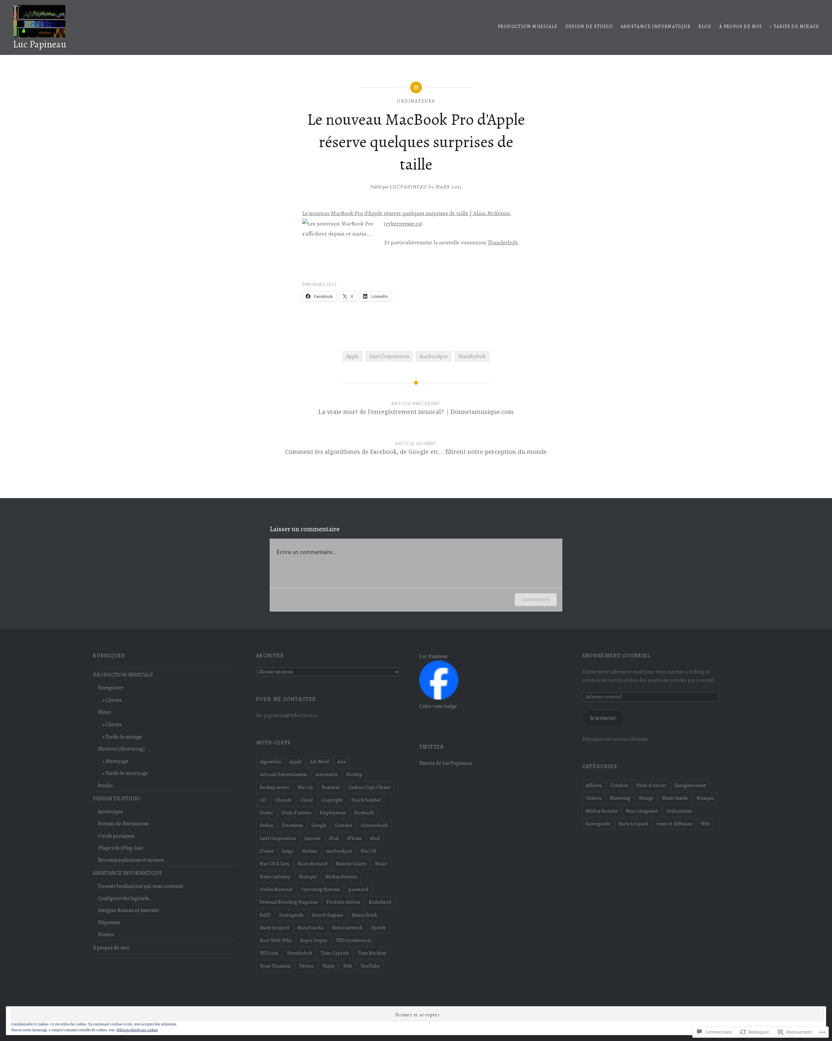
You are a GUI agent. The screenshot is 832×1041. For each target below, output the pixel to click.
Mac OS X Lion (274, 863)
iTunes (267, 851)
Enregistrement (690, 785)
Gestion (594, 798)
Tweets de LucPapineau (445, 763)
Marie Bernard (312, 863)
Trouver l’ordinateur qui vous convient (140, 886)
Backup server (274, 787)
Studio (105, 785)
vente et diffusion (674, 823)
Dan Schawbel (366, 800)
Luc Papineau (39, 44)
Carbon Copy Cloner (369, 787)
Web (347, 966)
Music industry (275, 876)
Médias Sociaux (341, 876)
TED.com (269, 953)
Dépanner (109, 922)
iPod (375, 838)
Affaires (594, 785)
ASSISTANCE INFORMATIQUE (656, 26)
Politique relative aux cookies (137, 1030)
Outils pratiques (116, 836)
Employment (333, 812)
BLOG (704, 26)
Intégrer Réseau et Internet (128, 910)
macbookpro (434, 356)
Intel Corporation (389, 356)
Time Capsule (335, 953)
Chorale (283, 800)
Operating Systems (320, 889)
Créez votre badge (438, 706)
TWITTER (431, 747)
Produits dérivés (343, 902)
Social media (311, 927)
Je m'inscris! (603, 718)
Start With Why (276, 940)
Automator (327, 774)
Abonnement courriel (616, 655)
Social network (347, 927)
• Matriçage (115, 761)
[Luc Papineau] (438, 697)
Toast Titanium (275, 966)
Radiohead (380, 902)
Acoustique (110, 811)
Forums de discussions (123, 823)
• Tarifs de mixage (794, 26)
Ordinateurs (416, 101)
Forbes (266, 825)
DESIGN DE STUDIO (589, 26)
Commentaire (536, 599)
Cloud (306, 800)
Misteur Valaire (351, 863)
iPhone (354, 838)
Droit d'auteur (296, 812)
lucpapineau (408, 187)
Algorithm (270, 761)
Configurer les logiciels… (125, 898)
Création (619, 785)
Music (381, 863)
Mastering (620, 798)
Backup (354, 774)
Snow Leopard (274, 927)
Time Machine (372, 953)
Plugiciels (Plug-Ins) (120, 848)
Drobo (266, 812)
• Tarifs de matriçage (125, 773)
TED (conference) (353, 940)
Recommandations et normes (131, 860)
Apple (352, 356)
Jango (288, 851)
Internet (312, 838)
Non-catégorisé (642, 811)
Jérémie (310, 851)
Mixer (104, 712)
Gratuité (343, 825)
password (358, 889)
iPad (334, 838)
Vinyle (328, 966)
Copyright (332, 800)
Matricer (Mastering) (121, 748)
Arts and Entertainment (283, 774)
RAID (265, 915)
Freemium (292, 825)
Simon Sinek (364, 915)
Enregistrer (111, 687)
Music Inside (675, 798)
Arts (341, 761)
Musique (308, 876)
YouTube (370, 966)
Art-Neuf (319, 761)
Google (318, 825)
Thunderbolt (503, 242)
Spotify (378, 927)
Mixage (646, 798)
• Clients (112, 700)
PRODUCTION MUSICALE (528, 26)
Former (106, 934)
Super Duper (313, 940)
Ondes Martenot (276, 889)
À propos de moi (740, 26)
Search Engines (327, 915)
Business (331, 787)
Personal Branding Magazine (289, 902)
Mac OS (368, 851)
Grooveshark (374, 825)
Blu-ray (305, 787)
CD (263, 800)
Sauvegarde (291, 915)
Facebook (364, 812)
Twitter (306, 966)
